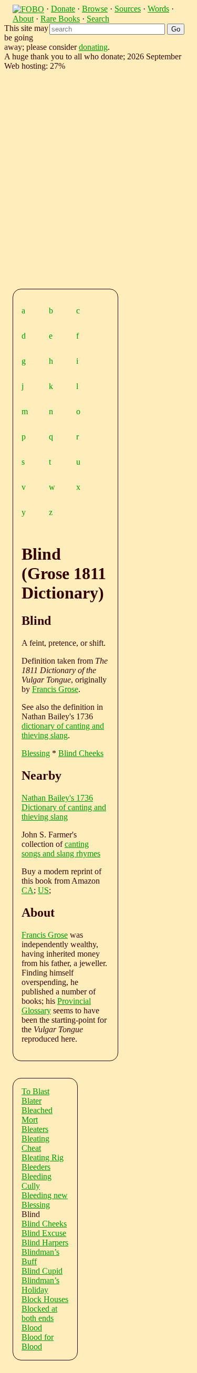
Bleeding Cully (36, 1181)
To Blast (35, 1091)
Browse (95, 8)
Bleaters (35, 1129)
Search (98, 18)
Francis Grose (55, 689)
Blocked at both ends (39, 1313)
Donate (63, 8)
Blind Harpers (45, 1242)
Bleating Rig (43, 1157)
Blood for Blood (38, 1342)
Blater (32, 1100)
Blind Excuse (44, 1233)
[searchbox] (107, 29)
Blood (32, 1327)
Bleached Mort (37, 1115)
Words (158, 8)
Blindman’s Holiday (40, 1285)
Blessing (36, 753)
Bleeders (36, 1166)
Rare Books (60, 18)
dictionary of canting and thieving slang (63, 730)
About (23, 18)
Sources (128, 8)
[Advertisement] (98, 177)
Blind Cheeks (80, 753)
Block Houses (45, 1299)
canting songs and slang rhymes (61, 849)
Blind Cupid (42, 1270)
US (43, 890)
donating (93, 47)
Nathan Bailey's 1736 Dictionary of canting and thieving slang (64, 807)
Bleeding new (45, 1195)
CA (28, 890)
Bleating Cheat (35, 1143)
